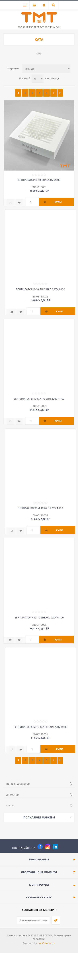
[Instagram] (48, 847)
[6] (60, 93)
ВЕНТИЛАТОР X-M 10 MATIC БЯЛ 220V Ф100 (40, 727)
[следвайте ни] (55, 847)
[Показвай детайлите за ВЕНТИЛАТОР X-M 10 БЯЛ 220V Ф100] (40, 464)
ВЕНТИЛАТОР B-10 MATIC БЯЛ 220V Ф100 (39, 398)
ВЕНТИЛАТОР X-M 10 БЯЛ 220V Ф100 (40, 508)
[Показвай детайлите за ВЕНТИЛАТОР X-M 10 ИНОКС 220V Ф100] (39, 573)
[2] (53, 93)
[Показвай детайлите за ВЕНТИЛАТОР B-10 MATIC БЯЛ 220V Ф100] (39, 354)
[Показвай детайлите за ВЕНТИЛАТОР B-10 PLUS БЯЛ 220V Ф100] (40, 245)
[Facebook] (40, 847)
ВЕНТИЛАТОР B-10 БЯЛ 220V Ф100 (39, 180)
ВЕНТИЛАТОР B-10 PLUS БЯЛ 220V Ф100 (40, 289)
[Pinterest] (63, 847)
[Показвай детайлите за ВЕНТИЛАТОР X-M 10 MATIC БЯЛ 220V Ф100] (40, 682)
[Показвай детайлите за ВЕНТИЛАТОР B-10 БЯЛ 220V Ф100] (39, 135)
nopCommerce (46, 943)
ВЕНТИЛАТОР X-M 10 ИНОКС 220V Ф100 (39, 617)
